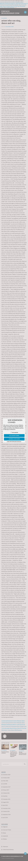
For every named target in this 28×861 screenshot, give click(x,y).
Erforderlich (15, 432)
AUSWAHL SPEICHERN (14, 438)
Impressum (19, 441)
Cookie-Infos (9, 441)
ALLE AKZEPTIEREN (14, 435)
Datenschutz (14, 441)
